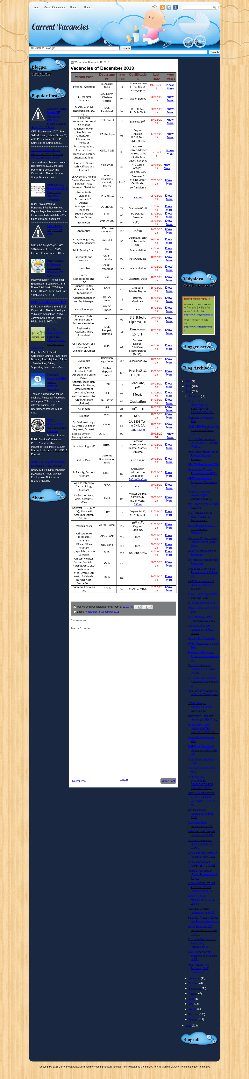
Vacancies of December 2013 (102, 611)
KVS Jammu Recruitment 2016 (48, 302)
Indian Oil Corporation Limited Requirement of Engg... (202, 874)
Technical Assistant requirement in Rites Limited (200, 629)
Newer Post (79, 780)
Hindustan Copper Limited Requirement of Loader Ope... (202, 542)
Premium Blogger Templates (195, 1066)
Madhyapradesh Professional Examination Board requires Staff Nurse (56, 268)
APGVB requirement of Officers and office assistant (201, 585)
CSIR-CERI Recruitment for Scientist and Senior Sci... (203, 430)
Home (36, 7)
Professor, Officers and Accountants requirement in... (203, 656)
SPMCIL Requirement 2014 (203, 464)
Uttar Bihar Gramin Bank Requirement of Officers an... (203, 572)
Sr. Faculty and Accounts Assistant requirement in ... (203, 681)
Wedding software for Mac (107, 1066)
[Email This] (136, 607)
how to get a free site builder (137, 1066)
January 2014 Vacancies (202, 638)
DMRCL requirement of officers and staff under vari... (202, 750)
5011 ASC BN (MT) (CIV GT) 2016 (55, 230)
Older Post (168, 780)
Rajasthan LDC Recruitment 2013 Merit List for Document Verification (57, 192)
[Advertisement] (123, 743)
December (195, 396)
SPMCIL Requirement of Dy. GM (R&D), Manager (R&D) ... (203, 443)
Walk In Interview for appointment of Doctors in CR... (202, 955)
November (195, 978)
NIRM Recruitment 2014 (201, 602)
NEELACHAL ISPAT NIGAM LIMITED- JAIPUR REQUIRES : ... (203, 728)
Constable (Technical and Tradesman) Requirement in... (202, 943)
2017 (189, 381)
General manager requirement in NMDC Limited (201, 899)
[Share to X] (143, 607)
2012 (189, 1025)
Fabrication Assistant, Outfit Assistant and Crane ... (200, 844)
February (194, 1014)
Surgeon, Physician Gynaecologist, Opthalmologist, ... (200, 495)
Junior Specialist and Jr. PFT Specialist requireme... (201, 529)
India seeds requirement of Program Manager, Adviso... (203, 455)
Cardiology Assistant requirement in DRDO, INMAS (202, 669)
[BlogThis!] (140, 607)
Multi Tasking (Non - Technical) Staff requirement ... (199, 968)
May (191, 1003)
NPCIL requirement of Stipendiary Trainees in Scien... (202, 482)
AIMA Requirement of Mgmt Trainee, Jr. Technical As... (200, 516)
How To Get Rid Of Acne (166, 1066)
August (193, 993)
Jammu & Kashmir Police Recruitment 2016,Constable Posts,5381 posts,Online (47, 154)
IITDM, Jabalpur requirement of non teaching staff (200, 707)
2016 (189, 386)
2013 (189, 391)
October (193, 983)
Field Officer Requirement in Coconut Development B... (203, 694)
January (193, 1019)
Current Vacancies (54, 7)
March (192, 1009)
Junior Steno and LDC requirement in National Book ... (202, 930)
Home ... (74, 7)
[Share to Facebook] (147, 607)
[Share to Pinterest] (151, 607)
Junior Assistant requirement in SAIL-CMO (201, 813)
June (192, 998)
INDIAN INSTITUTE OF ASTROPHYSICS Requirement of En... (201, 887)
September (195, 988)
